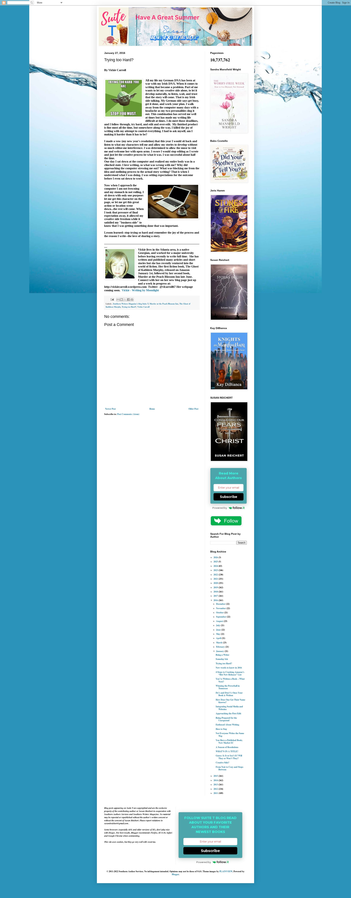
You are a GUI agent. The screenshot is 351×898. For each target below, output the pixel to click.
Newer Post (110, 408)
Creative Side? (222, 762)
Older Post (193, 408)
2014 (216, 780)
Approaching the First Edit (228, 713)
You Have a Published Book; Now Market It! (229, 741)
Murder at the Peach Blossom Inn (164, 303)
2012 (216, 788)
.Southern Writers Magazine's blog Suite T (130, 303)
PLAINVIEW (225, 871)
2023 (216, 570)
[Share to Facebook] (128, 299)
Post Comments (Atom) (128, 414)
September (221, 616)
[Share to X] (125, 299)
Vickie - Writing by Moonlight (140, 290)
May (218, 633)
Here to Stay (221, 729)
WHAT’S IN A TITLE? (227, 751)
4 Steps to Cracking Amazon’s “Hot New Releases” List (230, 673)
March (219, 642)
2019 (216, 587)
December (221, 603)
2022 (216, 574)
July (218, 625)
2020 (216, 583)
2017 (216, 595)
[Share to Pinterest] (132, 299)
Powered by (219, 507)
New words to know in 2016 (229, 667)
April (219, 638)
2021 (216, 578)
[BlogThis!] (121, 299)
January (220, 651)
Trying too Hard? (129, 306)
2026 (216, 557)
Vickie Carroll (143, 306)
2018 (216, 591)
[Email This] (118, 299)
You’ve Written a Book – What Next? (230, 680)
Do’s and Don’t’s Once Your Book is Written (229, 694)
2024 (216, 566)
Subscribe (228, 497)
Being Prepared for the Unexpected (226, 719)
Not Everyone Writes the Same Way (230, 734)
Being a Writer (222, 654)
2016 (216, 600)
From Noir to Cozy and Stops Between (229, 768)
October (220, 612)
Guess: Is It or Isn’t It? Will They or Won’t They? (229, 757)
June (218, 629)
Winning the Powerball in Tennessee (228, 687)
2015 (216, 775)
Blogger (175, 874)
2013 (216, 784)
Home (152, 408)
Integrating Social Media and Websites (229, 708)
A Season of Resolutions (227, 747)
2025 (216, 561)
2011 (216, 793)
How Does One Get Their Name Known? (230, 701)
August (220, 621)
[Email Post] (112, 299)
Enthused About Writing (227, 724)
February (220, 646)
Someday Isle (222, 659)
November (221, 608)
